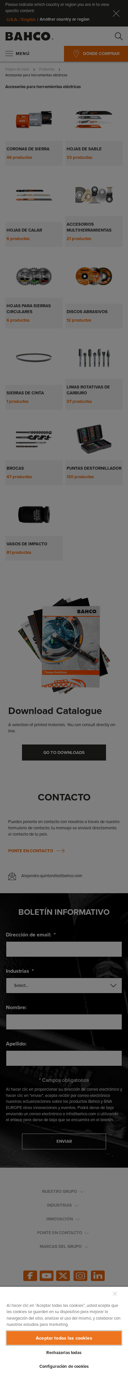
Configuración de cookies (64, 1366)
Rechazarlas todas (63, 1352)
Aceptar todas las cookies (64, 1338)
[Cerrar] (115, 1294)
